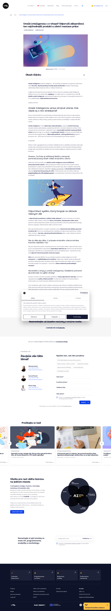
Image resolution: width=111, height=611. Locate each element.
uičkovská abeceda (15, 594)
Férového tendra (67, 406)
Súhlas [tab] (33, 298)
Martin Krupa (49, 69)
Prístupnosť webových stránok (18, 451)
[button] (31, 6)
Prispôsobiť (55, 317)
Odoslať (83, 402)
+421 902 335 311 (33, 387)
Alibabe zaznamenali (57, 169)
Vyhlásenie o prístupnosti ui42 (41, 594)
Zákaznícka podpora (61, 591)
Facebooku (61, 328)
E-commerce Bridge (62, 341)
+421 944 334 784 (33, 368)
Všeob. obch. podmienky (39, 588)
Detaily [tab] (55, 298)
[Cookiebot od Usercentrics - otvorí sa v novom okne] (81, 293)
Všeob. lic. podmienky (39, 591)
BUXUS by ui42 (107, 451)
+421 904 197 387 (33, 377)
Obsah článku (33, 75)
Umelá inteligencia (28, 30)
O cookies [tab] (78, 298)
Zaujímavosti (67, 451)
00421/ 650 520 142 (84, 594)
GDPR (35, 597)
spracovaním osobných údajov (72, 397)
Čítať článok (49, 462)
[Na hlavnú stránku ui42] (6, 6)
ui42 (30, 92)
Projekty (12, 588)
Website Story (61, 451)
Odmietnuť (34, 317)
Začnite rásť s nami (17, 512)
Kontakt (58, 588)
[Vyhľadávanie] (82, 6)
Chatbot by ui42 (39, 30)
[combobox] (107, 6)
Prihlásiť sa (86, 538)
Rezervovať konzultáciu (35, 370)
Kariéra (12, 591)
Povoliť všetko (77, 317)
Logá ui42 (12, 597)
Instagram (81, 605)
